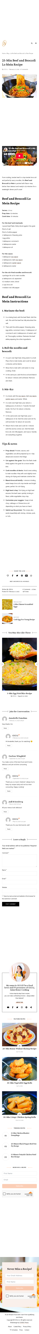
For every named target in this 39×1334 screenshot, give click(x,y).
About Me (19, 1002)
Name (4, 870)
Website (4, 887)
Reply (5, 728)
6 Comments (24, 69)
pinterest (26, 1007)
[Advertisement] (19, 19)
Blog (8, 53)
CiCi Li (6, 69)
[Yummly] (26, 575)
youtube (8, 1007)
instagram (22, 1007)
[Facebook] (12, 575)
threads (31, 1007)
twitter (17, 1007)
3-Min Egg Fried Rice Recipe (19, 693)
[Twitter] (17, 575)
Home (4, 53)
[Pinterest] (22, 575)
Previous (2, 664)
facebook (13, 1007)
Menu (36, 43)
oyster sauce (16, 263)
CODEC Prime (24, 1322)
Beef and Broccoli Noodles (19, 581)
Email (4, 879)
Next (37, 664)
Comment (5, 853)
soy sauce (14, 256)
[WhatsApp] (31, 575)
